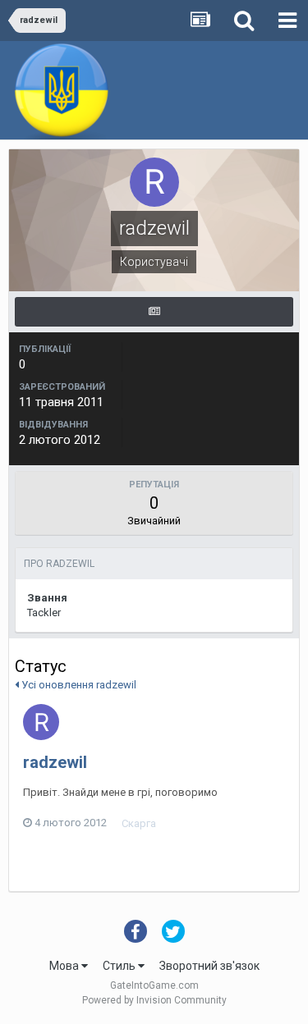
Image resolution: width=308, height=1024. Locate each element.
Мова (65, 965)
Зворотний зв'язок (209, 965)
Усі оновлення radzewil (77, 685)
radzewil (55, 762)
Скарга (139, 823)
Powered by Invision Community (154, 1000)
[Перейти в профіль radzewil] (41, 722)
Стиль (120, 965)
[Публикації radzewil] (154, 312)
